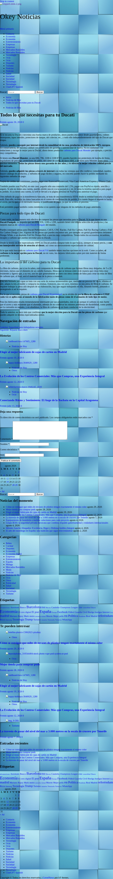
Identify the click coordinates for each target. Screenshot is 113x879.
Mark (26, 616)
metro (32, 616)
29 (16, 485)
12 (7, 478)
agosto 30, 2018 (15, 122)
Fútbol (71, 612)
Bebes (9, 543)
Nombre (4, 444)
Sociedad (10, 76)
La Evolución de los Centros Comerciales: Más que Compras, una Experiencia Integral (52, 376)
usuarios (44, 620)
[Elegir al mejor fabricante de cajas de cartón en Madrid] (20, 341)
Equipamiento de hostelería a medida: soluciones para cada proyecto (37, 520)
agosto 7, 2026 (14, 737)
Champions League (69, 607)
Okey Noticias (20, 16)
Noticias (10, 68)
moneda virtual (40, 616)
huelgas (98, 612)
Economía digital (14, 554)
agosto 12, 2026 (15, 382)
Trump (29, 619)
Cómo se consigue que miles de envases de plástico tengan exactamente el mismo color (46, 507)
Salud (8, 73)
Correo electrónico (9, 449)
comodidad (86, 607)
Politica (73, 616)
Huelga (91, 612)
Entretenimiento (13, 42)
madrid (4, 616)
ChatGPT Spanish (14, 87)
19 (7, 482)
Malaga (9, 564)
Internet (106, 612)
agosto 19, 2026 (15, 357)
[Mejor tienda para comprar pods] (37, 653)
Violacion (58, 620)
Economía (10, 36)
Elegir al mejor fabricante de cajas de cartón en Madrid (33, 352)
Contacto (10, 34)
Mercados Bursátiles (15, 49)
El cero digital (24, 612)
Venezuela (51, 620)
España (9, 562)
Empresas (10, 44)
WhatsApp (67, 619)
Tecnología (11, 55)
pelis (61, 616)
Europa (54, 612)
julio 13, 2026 (14, 406)
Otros (14, 370)
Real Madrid (91, 616)
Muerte (49, 616)
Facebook (62, 612)
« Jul (2, 491)
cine (80, 607)
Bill (43, 607)
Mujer (56, 616)
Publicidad (11, 583)
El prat (35, 612)
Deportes (10, 63)
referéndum (105, 616)
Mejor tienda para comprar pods (20, 509)
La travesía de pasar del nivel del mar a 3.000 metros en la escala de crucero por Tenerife (47, 517)
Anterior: (21, 327)
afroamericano (5, 607)
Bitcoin (48, 607)
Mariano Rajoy (16, 616)
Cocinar (9, 546)
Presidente (82, 616)
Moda (8, 570)
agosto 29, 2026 (15, 648)
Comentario (6, 439)
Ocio (8, 57)
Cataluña (55, 607)
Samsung (9, 620)
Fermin (3, 122)
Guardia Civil (81, 612)
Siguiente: (14, 330)
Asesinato (14, 607)
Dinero (93, 607)
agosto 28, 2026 (15, 670)
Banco (23, 607)
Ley (111, 612)
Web (2, 455)
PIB (66, 616)
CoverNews (48, 877)
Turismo (10, 65)
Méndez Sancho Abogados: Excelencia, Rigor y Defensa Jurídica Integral (40, 528)
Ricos (2, 619)
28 (13, 485)
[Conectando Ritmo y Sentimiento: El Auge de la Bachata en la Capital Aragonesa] (24, 387)
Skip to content (7, 1)
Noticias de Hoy (13, 107)
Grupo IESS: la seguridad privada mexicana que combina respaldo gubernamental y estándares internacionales (57, 523)
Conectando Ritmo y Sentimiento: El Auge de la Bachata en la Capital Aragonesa (49, 400)
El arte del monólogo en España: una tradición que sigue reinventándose (39, 530)
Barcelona (33, 607)
